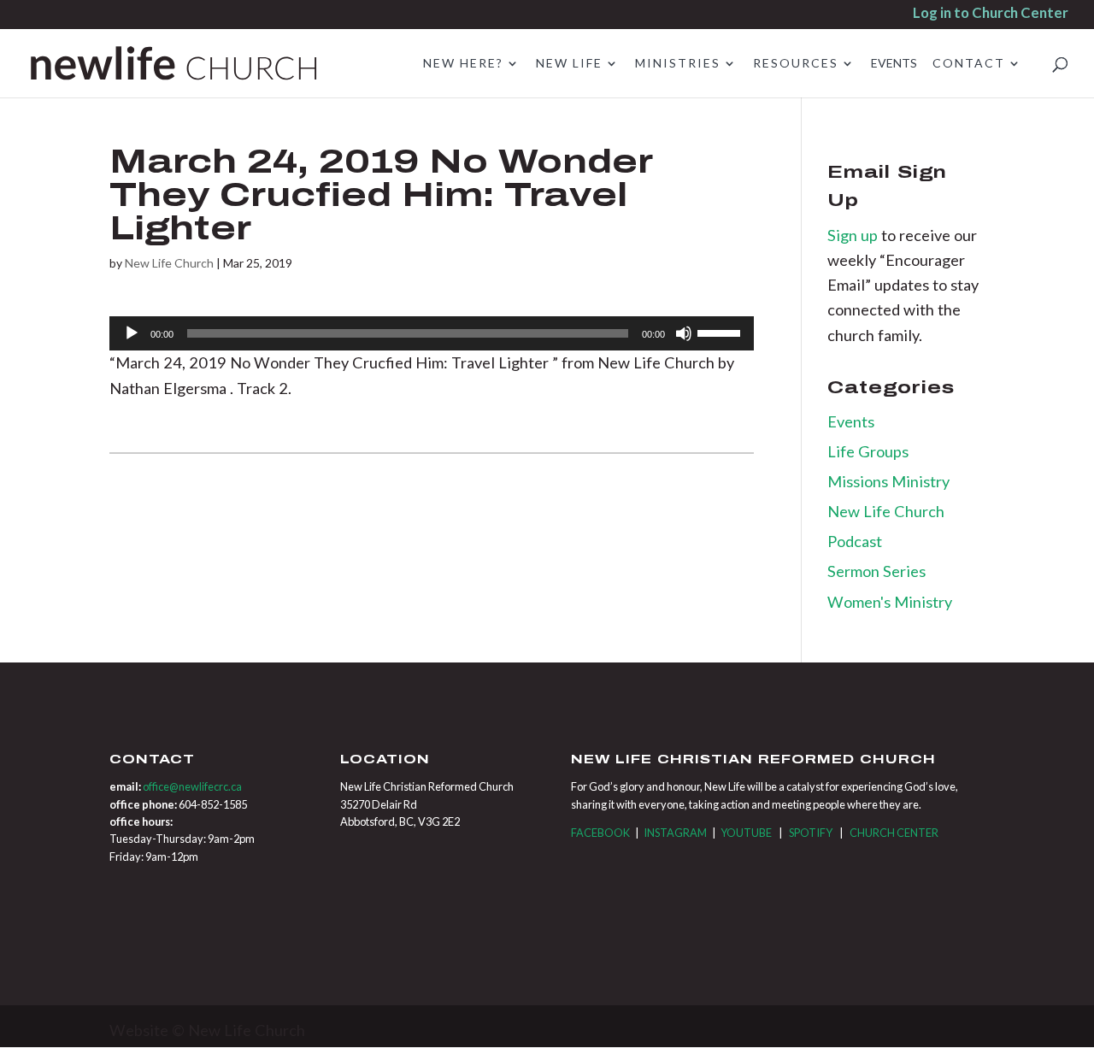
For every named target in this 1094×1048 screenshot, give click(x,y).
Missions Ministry (888, 481)
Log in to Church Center (990, 14)
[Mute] (683, 333)
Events (850, 421)
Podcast (854, 541)
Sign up (854, 235)
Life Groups (868, 451)
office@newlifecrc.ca (192, 786)
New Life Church (169, 263)
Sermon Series (876, 571)
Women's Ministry (889, 601)
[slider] (721, 331)
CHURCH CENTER (894, 832)
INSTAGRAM (675, 832)
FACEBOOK (600, 832)
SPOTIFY (810, 832)
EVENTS (894, 63)
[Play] (131, 333)
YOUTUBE (746, 832)
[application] (431, 333)
